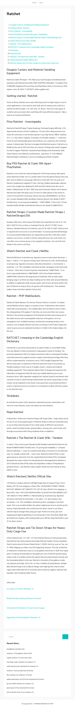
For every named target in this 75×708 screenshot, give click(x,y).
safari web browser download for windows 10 (22, 666)
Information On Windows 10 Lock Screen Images (26, 608)
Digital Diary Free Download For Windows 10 (23, 617)
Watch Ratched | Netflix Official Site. (24, 60)
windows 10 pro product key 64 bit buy (20, 671)
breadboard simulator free (16, 649)
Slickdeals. (14, 50)
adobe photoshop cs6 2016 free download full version (25, 679)
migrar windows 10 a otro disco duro (19, 658)
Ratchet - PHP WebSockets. (21, 44)
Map (41, 3)
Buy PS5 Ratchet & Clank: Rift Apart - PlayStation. (29, 34)
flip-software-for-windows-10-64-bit (19, 675)
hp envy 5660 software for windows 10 (20, 684)
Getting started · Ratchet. (19, 28)
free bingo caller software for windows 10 (21, 662)
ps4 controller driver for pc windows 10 (20, 692)
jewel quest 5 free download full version (20, 688)
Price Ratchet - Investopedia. (21, 31)
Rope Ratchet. (15, 53)
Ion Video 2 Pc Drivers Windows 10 (20, 589)
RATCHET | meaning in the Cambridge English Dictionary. (32, 47)
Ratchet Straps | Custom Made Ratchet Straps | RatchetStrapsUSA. (36, 38)
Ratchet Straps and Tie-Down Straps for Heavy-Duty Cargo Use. (34, 63)
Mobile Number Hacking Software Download (24, 598)
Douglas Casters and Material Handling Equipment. (29, 25)
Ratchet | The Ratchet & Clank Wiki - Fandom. (27, 57)
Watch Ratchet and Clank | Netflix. (23, 41)
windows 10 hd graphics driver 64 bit (19, 653)
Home (34, 3)
